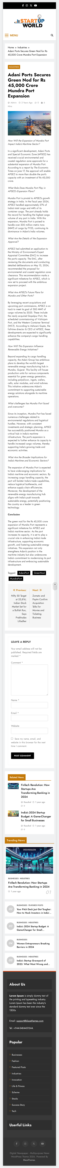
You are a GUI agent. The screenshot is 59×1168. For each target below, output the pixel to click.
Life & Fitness (18, 1086)
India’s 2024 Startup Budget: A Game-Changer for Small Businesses (36, 816)
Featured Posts (35, 905)
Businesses (13, 878)
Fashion (15, 1061)
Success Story (18, 1105)
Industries (14, 67)
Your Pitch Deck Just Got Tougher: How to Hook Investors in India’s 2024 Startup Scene (34, 913)
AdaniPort (24, 573)
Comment (17, 662)
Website (15, 726)
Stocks (15, 1098)
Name (15, 700)
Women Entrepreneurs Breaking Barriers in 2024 (33, 945)
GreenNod (39, 573)
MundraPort (16, 578)
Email (15, 713)
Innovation (17, 1079)
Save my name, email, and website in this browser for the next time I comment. (28, 742)
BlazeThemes (29, 1159)
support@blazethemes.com (29, 1021)
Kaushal (27, 802)
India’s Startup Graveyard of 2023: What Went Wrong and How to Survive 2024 (32, 964)
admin (13, 102)
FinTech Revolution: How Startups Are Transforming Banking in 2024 (35, 791)
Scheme (16, 1092)
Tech (14, 1111)
